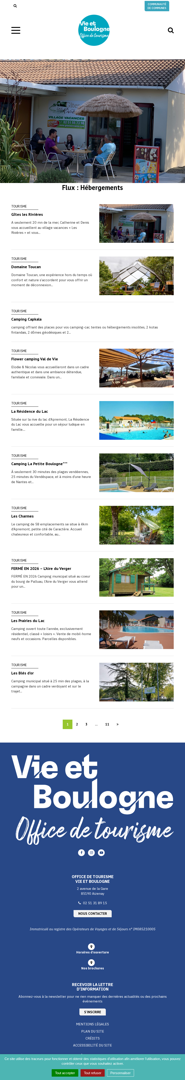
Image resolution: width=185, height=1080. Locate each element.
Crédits (93, 1038)
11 (107, 724)
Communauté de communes (157, 6)
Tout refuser (92, 1073)
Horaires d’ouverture (92, 952)
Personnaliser (120, 1073)
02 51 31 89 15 (95, 903)
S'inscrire (92, 1012)
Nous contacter (92, 913)
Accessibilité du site (92, 1045)
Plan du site (92, 1031)
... (96, 724)
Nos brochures (92, 968)
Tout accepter (65, 1073)
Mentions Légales (92, 1024)
